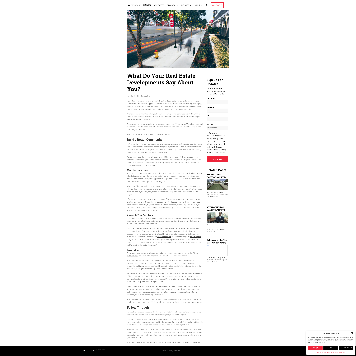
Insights (185, 5)
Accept (315, 348)
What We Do (159, 5)
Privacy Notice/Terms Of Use (323, 352)
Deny (330, 348)
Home (164, 351)
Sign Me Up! (217, 159)
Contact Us (217, 5)
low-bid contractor (164, 237)
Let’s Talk (177, 351)
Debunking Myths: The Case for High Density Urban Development (217, 243)
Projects (171, 5)
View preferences (346, 348)
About (197, 5)
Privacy (170, 351)
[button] (352, 333)
